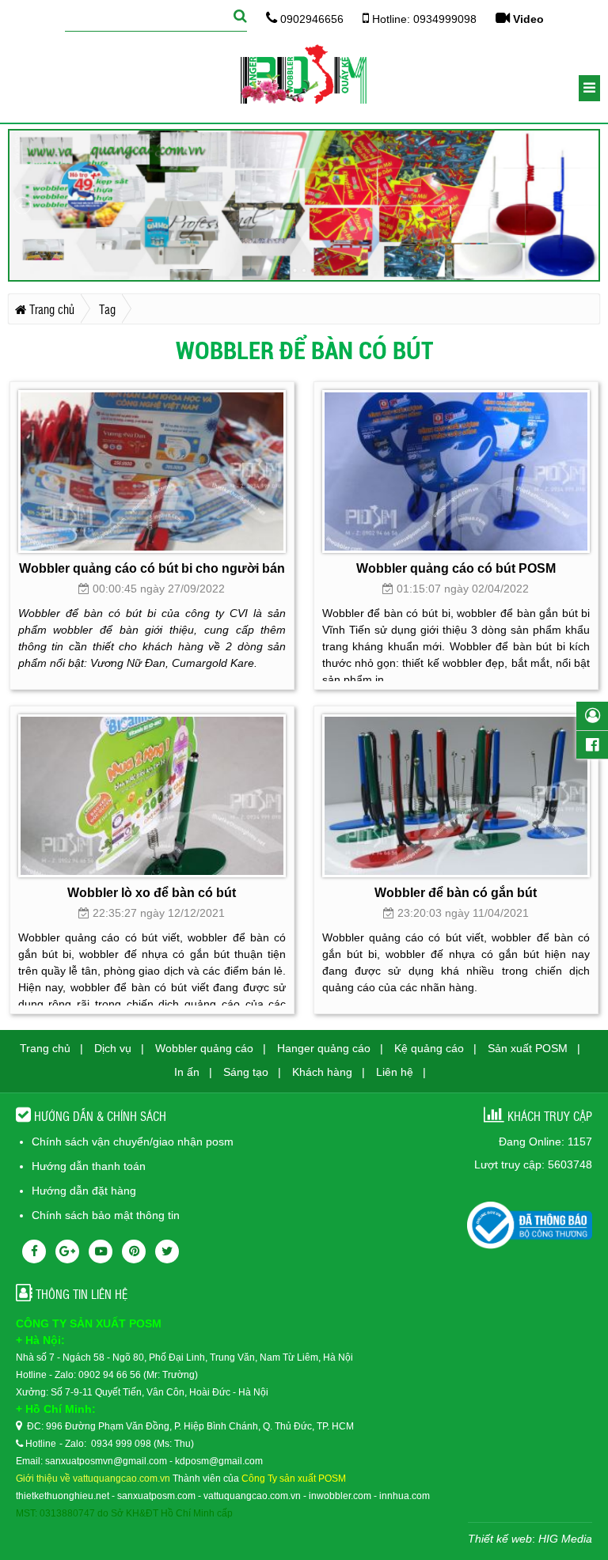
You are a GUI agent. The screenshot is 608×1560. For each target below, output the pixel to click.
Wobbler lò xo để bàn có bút (151, 892)
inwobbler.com (340, 1495)
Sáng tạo (245, 1072)
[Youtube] (100, 1251)
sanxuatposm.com (157, 1495)
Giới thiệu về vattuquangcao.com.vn (93, 1478)
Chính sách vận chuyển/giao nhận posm (133, 1141)
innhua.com (404, 1495)
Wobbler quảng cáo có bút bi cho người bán (152, 568)
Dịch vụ (112, 1048)
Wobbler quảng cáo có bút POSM (456, 568)
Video (527, 19)
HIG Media (565, 1538)
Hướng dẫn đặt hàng (84, 1190)
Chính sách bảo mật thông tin (106, 1215)
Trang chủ (45, 1048)
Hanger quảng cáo (323, 1048)
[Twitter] (167, 1251)
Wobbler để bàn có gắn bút (455, 892)
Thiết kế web (500, 1538)
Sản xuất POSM (528, 1048)
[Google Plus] (67, 1251)
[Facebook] (34, 1251)
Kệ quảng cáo (429, 1048)
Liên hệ (394, 1072)
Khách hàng (322, 1072)
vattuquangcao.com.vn (252, 1495)
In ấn (187, 1072)
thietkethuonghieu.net (62, 1495)
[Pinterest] (134, 1251)
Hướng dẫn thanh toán (89, 1166)
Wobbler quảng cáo (204, 1048)
